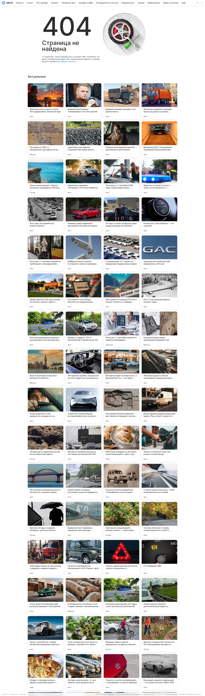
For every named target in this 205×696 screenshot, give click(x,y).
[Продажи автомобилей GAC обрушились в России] (159, 253)
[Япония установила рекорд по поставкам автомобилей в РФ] (83, 443)
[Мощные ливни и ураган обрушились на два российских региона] (121, 634)
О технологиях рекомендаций (166, 694)
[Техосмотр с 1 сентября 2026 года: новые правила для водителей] (121, 177)
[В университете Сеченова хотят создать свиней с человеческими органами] (83, 596)
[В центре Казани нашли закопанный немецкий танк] (159, 329)
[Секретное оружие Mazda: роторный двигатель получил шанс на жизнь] (83, 405)
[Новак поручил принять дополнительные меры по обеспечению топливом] (159, 596)
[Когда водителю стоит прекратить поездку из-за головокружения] (45, 405)
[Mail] (3, 3)
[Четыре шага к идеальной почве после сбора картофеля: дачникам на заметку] (45, 443)
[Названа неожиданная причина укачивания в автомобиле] (121, 139)
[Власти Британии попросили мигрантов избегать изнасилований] (45, 367)
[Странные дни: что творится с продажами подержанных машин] (121, 253)
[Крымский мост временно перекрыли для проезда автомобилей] (83, 520)
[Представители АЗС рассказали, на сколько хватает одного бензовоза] (45, 291)
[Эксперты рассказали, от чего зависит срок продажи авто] (83, 672)
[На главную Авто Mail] (9, 3)
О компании (13, 694)
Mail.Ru (4, 694)
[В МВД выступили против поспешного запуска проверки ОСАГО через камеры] (83, 253)
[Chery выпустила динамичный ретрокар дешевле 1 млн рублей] (45, 596)
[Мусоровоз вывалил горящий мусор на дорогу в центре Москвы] (159, 101)
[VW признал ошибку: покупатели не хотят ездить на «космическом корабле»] (83, 367)
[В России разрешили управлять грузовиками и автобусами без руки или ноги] (45, 329)
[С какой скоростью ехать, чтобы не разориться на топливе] (159, 482)
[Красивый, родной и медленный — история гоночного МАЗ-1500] (159, 672)
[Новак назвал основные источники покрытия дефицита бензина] (83, 482)
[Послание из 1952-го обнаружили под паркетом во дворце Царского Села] (45, 139)
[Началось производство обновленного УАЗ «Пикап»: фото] (83, 558)
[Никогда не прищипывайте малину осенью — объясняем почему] (121, 520)
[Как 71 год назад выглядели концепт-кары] (159, 291)
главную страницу (67, 61)
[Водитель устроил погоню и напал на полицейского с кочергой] (159, 177)
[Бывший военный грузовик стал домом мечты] (121, 101)
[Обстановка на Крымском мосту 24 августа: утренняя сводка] (45, 482)
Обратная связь (148, 694)
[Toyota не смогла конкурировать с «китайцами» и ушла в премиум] (121, 672)
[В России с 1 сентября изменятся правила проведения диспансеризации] (121, 329)
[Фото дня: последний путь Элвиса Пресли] (45, 215)
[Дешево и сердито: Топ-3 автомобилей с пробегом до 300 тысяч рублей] (83, 329)
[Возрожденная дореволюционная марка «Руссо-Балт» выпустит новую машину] (159, 405)
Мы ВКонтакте (101, 694)
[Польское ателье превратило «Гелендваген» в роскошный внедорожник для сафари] (121, 482)
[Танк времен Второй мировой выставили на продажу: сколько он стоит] (121, 405)
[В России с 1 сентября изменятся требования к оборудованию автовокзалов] (45, 253)
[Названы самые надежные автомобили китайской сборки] (83, 215)
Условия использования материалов (129, 694)
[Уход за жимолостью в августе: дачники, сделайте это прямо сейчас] (83, 634)
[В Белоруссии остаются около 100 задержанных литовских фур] (45, 101)
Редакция (110, 694)
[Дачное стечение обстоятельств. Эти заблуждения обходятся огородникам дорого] (159, 634)
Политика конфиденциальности (190, 694)
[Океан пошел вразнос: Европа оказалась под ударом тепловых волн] (45, 177)
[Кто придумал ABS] (159, 558)
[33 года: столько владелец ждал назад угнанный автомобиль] (121, 215)
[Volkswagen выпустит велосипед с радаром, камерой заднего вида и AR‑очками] (45, 558)
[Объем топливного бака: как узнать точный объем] (159, 443)
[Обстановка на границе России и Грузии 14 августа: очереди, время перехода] (121, 291)
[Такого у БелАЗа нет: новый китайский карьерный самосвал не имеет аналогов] (45, 634)
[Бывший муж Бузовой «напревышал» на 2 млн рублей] (83, 101)
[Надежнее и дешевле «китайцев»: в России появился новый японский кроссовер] (83, 177)
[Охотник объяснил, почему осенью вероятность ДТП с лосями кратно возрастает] (159, 520)
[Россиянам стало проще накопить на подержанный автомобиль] (83, 291)
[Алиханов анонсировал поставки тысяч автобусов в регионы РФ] (121, 596)
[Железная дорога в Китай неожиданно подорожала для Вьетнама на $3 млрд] (159, 367)
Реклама (22, 694)
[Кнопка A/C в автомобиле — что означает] (159, 215)
